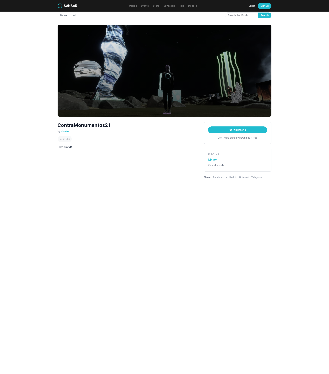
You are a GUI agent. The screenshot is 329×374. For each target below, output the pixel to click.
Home (63, 15)
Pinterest (244, 177)
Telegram (256, 177)
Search (265, 15)
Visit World (239, 129)
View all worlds (216, 165)
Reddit (233, 177)
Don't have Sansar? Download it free (237, 137)
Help (181, 5)
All (74, 15)
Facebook (218, 177)
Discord (192, 5)
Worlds (133, 5)
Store (156, 5)
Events (145, 5)
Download (169, 5)
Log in (251, 5)
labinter (65, 131)
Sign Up (264, 5)
